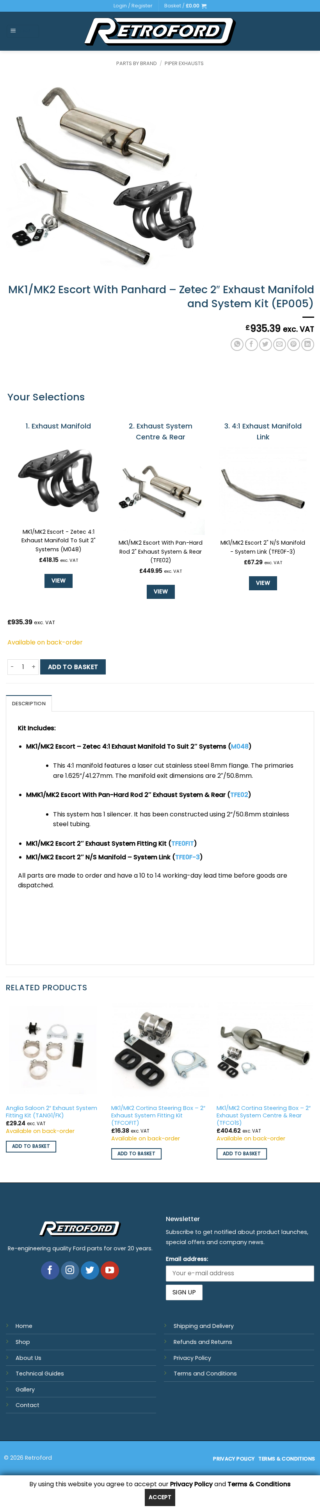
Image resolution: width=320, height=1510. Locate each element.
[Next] (314, 1091)
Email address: (187, 1259)
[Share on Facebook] (251, 344)
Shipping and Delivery (204, 1326)
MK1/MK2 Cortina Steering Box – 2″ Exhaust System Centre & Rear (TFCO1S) (264, 1115)
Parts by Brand (136, 63)
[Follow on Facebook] (50, 1270)
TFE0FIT (182, 843)
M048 (240, 746)
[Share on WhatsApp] (237, 344)
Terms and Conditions (205, 1373)
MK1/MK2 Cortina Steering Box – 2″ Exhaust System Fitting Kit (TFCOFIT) (158, 1115)
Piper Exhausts (184, 63)
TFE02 (239, 794)
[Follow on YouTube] (110, 1270)
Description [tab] (29, 703)
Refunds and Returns (203, 1342)
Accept (160, 1497)
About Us (28, 1358)
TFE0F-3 (187, 857)
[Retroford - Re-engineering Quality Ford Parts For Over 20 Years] (160, 31)
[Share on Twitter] (265, 344)
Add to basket (73, 667)
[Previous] (6, 1091)
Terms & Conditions (259, 1484)
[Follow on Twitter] (90, 1270)
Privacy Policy (192, 1358)
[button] (185, 6)
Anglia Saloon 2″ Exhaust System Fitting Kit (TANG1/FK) (51, 1112)
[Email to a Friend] (279, 344)
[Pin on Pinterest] (293, 344)
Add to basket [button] (31, 1146)
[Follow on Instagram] (70, 1270)
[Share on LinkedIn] (307, 344)
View (59, 580)
